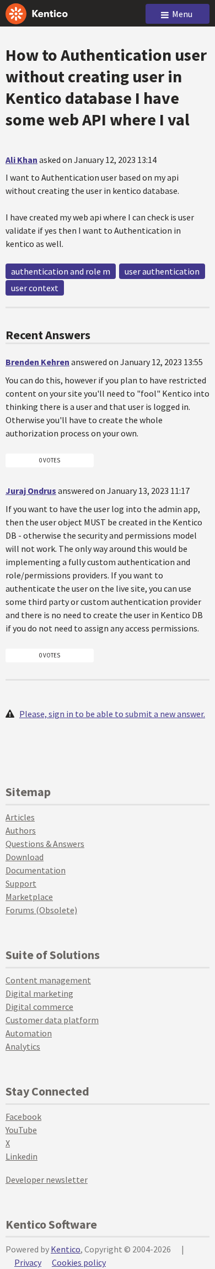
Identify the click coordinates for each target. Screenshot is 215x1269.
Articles (20, 817)
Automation (29, 1033)
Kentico (65, 1249)
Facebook (23, 1116)
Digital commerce (39, 1006)
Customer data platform (52, 1019)
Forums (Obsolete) (41, 909)
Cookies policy (79, 1262)
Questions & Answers (45, 843)
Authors (21, 830)
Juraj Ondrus (31, 490)
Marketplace (29, 896)
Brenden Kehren (37, 361)
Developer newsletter (47, 1179)
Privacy (27, 1262)
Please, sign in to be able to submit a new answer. (112, 713)
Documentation (36, 870)
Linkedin (21, 1156)
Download (25, 856)
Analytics (23, 1046)
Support (21, 883)
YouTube (21, 1129)
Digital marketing (39, 993)
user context (34, 287)
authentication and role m (60, 271)
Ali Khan (21, 159)
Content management (48, 980)
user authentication (162, 271)
